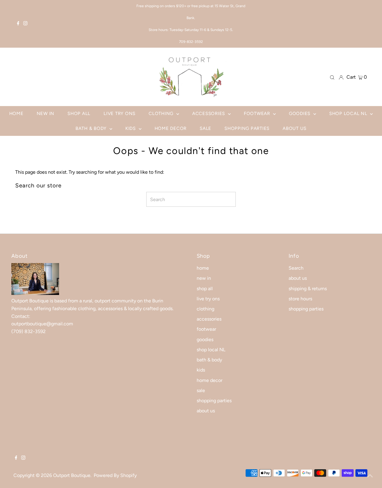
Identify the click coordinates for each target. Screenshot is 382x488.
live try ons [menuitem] (119, 113)
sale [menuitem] (205, 128)
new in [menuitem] (46, 113)
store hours (300, 298)
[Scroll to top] (370, 476)
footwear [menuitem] (258, 113)
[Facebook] (18, 24)
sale (201, 390)
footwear (206, 329)
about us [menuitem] (294, 128)
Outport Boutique (71, 475)
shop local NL (211, 349)
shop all (205, 288)
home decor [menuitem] (171, 128)
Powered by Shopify (115, 475)
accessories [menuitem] (209, 113)
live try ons (208, 298)
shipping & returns (308, 288)
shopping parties (214, 400)
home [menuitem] (16, 113)
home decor (209, 380)
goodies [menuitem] (300, 113)
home (203, 268)
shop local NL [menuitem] (349, 113)
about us (206, 411)
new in (204, 278)
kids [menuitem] (131, 128)
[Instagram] (25, 24)
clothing (205, 309)
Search (296, 268)
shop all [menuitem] (78, 113)
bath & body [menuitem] (92, 128)
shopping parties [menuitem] (246, 128)
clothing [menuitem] (162, 113)
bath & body (209, 360)
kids (201, 370)
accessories (209, 319)
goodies (205, 339)
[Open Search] (332, 77)
